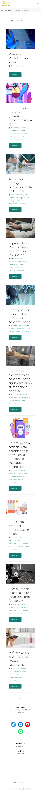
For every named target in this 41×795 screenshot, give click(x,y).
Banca (13, 604)
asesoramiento (16, 259)
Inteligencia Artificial (16, 201)
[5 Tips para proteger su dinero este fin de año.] (20, 507)
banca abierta (22, 604)
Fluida (20, 789)
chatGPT (14, 470)
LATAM (27, 329)
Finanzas (21, 131)
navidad (20, 546)
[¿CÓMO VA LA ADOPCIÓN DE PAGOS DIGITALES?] (20, 638)
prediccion (13, 204)
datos (26, 195)
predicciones (13, 674)
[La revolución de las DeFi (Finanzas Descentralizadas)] (20, 93)
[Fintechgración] (7, 4)
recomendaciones (15, 677)
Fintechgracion (23, 668)
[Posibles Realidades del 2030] (20, 39)
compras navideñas (18, 537)
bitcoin (23, 128)
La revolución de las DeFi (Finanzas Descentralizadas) (20, 116)
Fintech (12, 198)
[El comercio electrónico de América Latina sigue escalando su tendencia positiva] (20, 356)
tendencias (13, 69)
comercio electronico (19, 395)
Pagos (23, 401)
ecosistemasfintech (16, 607)
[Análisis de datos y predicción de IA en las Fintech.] (20, 164)
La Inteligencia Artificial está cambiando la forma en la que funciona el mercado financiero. (20, 454)
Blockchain (13, 131)
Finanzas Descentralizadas (19, 134)
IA (28, 198)
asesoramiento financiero (18, 262)
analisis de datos (17, 195)
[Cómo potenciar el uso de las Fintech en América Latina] (20, 295)
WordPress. (28, 789)
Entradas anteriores (22, 699)
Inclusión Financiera (16, 329)
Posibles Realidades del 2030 (19, 58)
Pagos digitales (20, 671)
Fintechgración (16, 66)
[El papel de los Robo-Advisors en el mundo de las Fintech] (20, 228)
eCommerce (13, 398)
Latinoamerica (14, 332)
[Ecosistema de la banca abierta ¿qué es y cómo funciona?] (20, 574)
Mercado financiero (16, 479)
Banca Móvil (15, 128)
